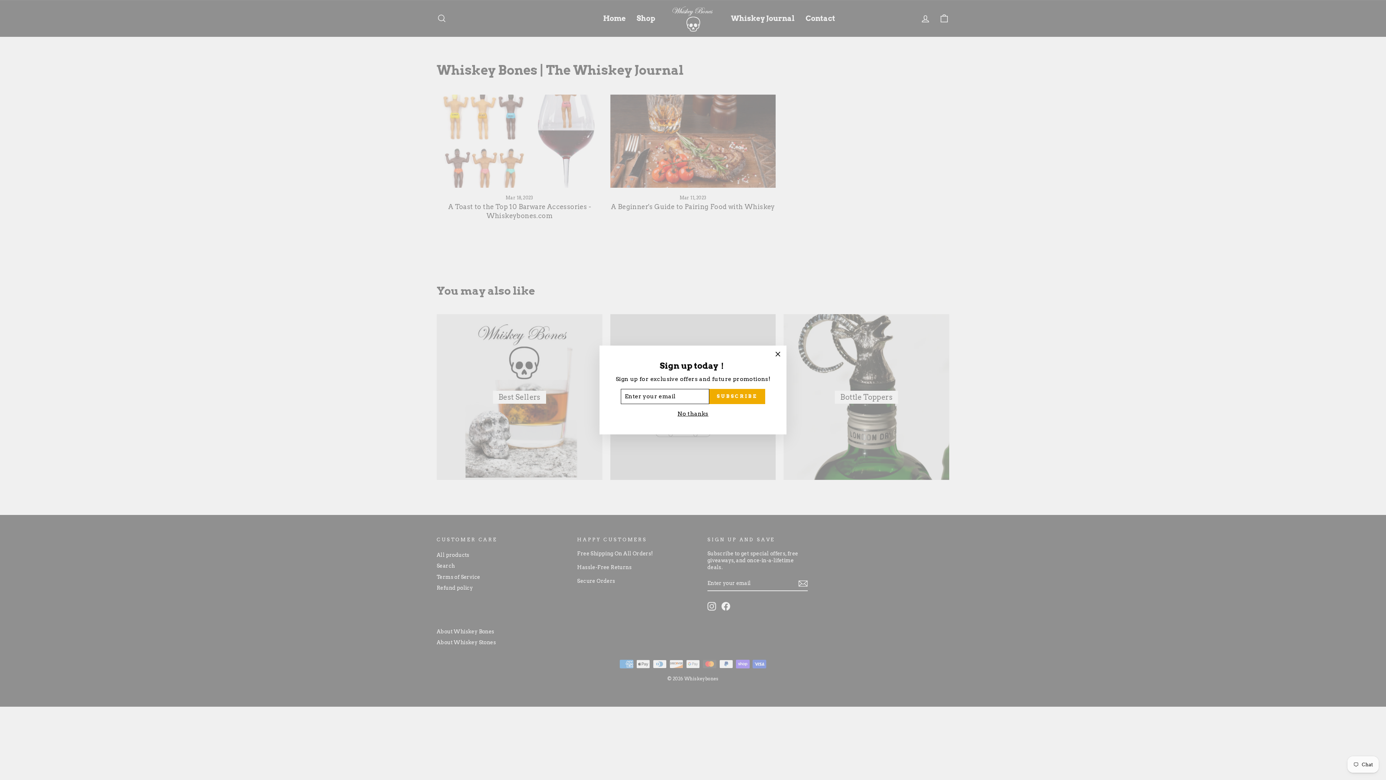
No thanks (693, 413)
